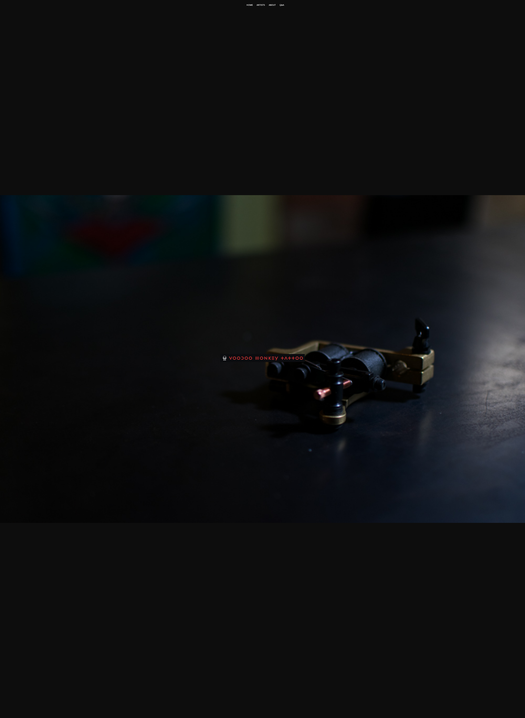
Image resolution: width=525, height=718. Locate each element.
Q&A (282, 5)
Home (250, 5)
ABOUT (272, 5)
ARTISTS (261, 5)
